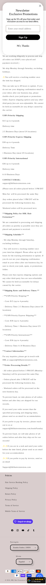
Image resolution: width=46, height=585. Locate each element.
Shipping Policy (11, 488)
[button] (39, 577)
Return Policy (10, 494)
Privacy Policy (11, 500)
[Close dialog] (40, 6)
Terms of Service (12, 505)
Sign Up (23, 37)
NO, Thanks (23, 45)
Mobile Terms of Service (15, 511)
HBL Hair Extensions (18, 580)
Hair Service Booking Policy (16, 482)
